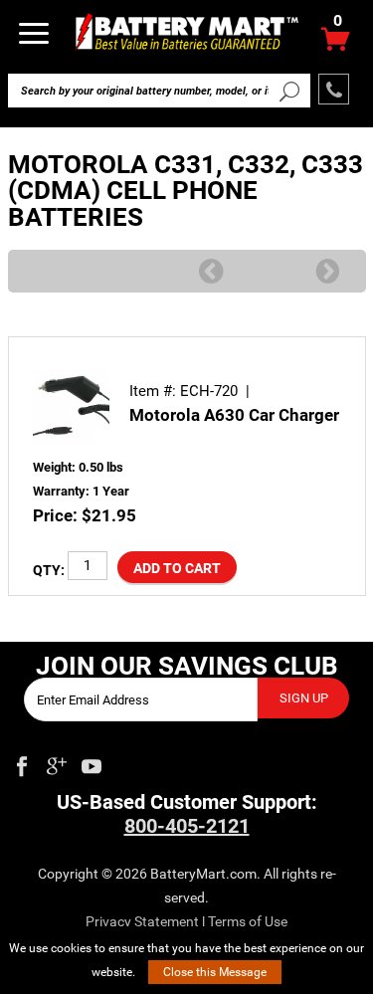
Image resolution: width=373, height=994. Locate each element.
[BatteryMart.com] (186, 31)
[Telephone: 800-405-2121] (333, 89)
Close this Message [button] (215, 972)
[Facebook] (22, 762)
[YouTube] (91, 762)
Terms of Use (247, 921)
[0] (335, 44)
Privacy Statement (142, 921)
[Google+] (57, 762)
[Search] (290, 90)
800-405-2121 (187, 826)
